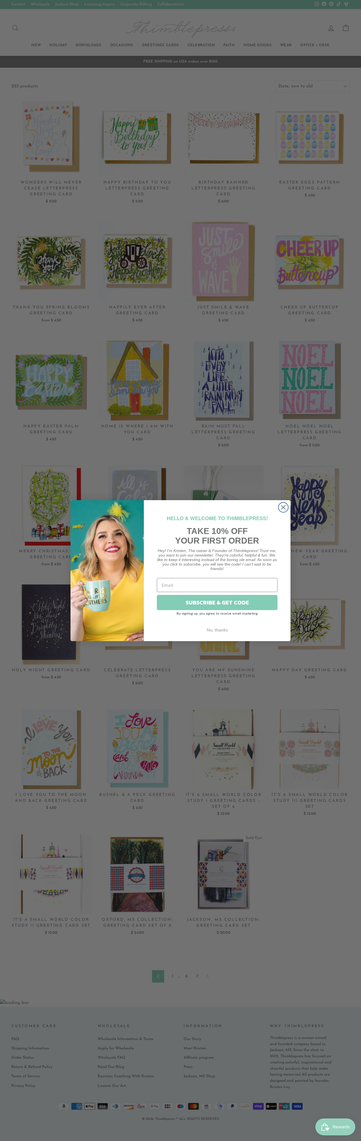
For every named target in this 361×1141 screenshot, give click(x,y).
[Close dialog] (283, 507)
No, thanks (217, 629)
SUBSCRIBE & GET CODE (217, 602)
